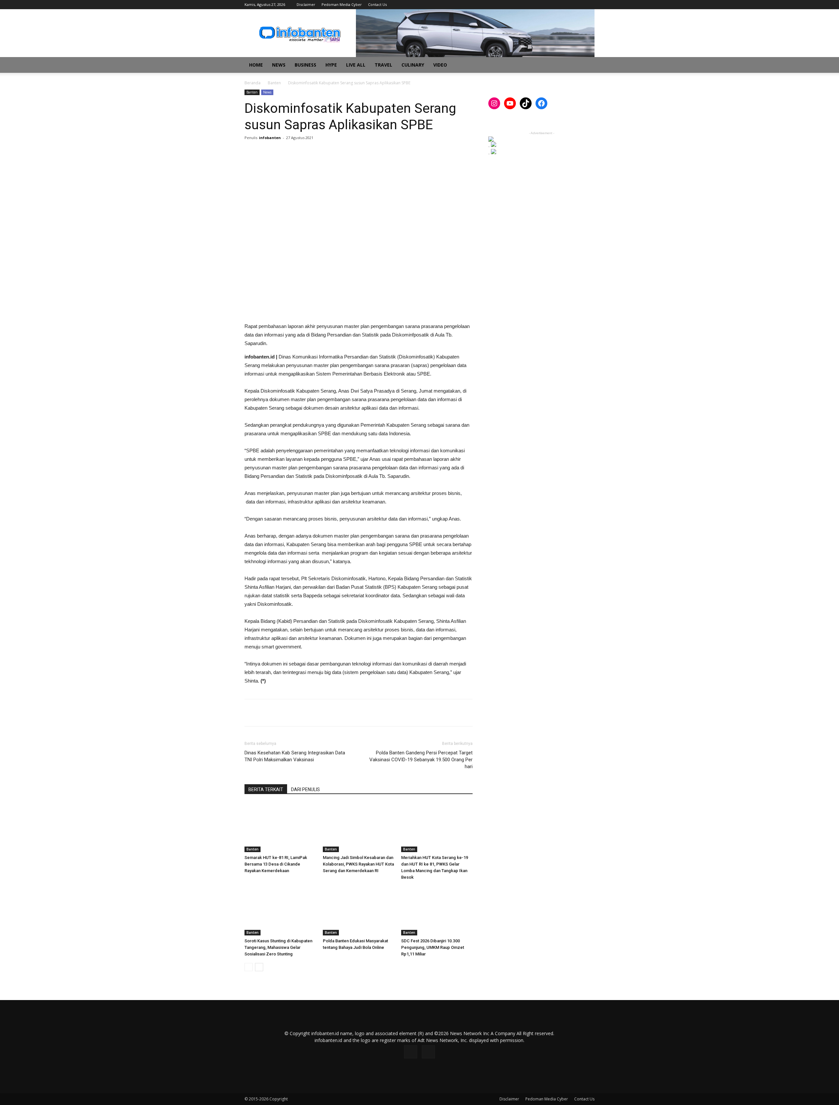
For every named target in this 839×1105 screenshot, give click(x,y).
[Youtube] (590, 4)
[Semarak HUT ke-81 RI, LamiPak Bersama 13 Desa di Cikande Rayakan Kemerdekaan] (280, 827)
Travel (383, 65)
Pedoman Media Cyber (342, 4)
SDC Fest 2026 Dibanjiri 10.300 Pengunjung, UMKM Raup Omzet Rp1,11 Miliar (432, 947)
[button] (587, 65)
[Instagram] (579, 4)
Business (305, 65)
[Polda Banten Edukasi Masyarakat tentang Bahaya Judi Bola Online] (358, 910)
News (278, 65)
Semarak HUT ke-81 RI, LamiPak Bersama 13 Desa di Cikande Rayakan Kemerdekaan (275, 864)
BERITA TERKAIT (265, 789)
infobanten (270, 137)
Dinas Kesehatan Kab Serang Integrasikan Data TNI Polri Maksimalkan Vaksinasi (294, 756)
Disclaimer (306, 4)
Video (440, 65)
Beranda (252, 83)
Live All (355, 65)
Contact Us (377, 4)
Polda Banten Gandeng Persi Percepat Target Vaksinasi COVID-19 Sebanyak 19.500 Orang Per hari (421, 759)
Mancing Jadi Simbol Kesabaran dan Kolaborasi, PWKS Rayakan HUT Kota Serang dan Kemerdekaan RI (358, 864)
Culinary (412, 65)
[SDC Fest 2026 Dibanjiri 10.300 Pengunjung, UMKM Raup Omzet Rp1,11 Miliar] (437, 910)
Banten (274, 83)
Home (256, 65)
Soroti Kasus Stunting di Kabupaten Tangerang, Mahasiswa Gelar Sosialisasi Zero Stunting (278, 947)
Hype (331, 65)
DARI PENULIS (305, 789)
